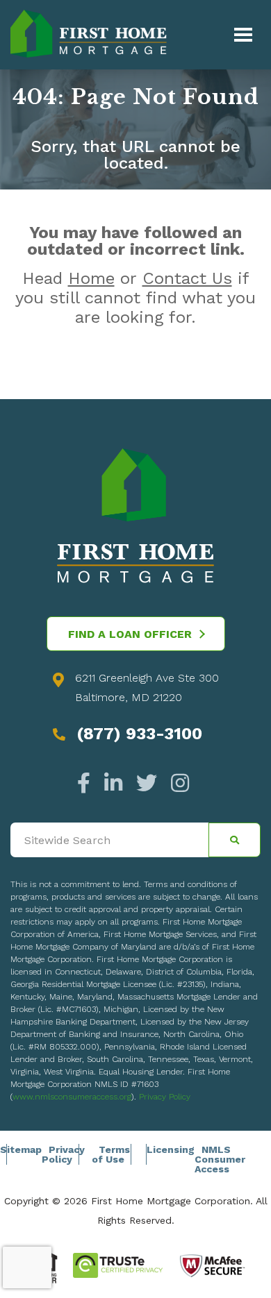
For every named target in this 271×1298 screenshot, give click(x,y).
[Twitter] (146, 783)
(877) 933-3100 (139, 733)
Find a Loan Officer (130, 634)
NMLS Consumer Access (220, 1159)
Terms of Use (111, 1154)
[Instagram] (176, 783)
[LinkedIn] (113, 783)
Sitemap (21, 1149)
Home (91, 278)
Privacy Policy (164, 1097)
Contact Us (187, 278)
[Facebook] (87, 783)
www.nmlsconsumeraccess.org (72, 1097)
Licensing (171, 1149)
